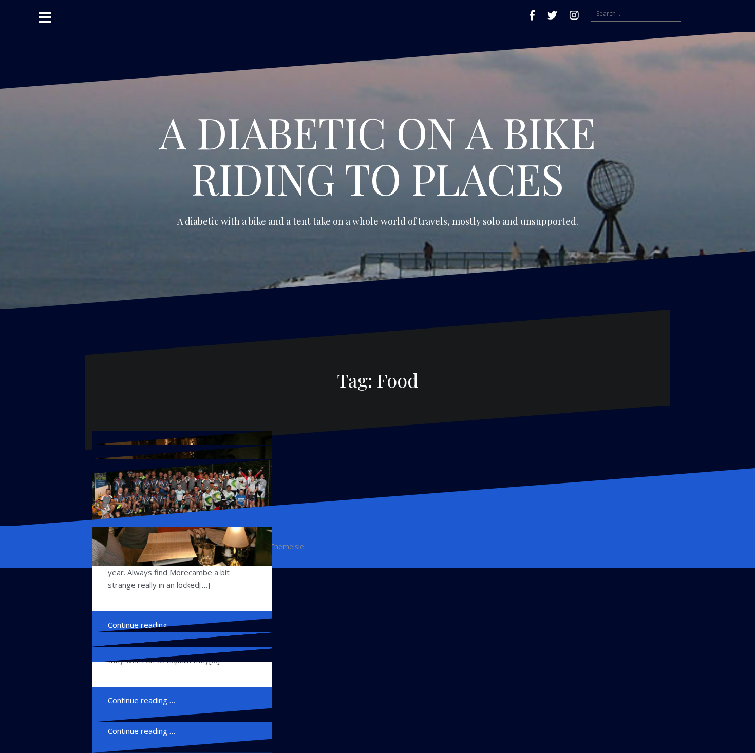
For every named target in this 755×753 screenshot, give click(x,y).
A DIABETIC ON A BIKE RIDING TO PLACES (377, 155)
